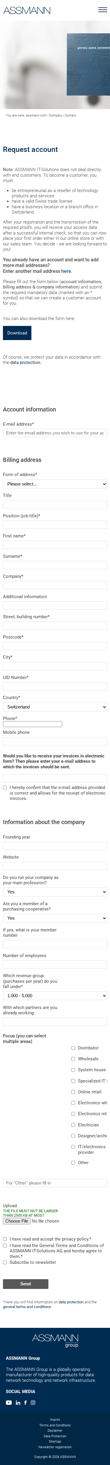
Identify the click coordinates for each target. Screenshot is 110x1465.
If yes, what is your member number (30, 932)
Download (17, 333)
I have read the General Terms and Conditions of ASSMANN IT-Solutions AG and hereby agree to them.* (57, 1251)
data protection (25, 362)
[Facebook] (25, 1403)
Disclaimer (55, 1431)
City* (7, 657)
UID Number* (15, 677)
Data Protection (55, 1436)
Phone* (10, 718)
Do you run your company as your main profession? (31, 880)
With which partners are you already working (30, 1010)
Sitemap (55, 1441)
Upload (30, 1210)
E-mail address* (18, 424)
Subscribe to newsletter (33, 1262)
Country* (11, 697)
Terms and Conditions (55, 1425)
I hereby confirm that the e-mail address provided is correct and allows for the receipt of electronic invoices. (58, 793)
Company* (13, 576)
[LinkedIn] (18, 1403)
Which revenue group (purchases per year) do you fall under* (30, 981)
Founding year (16, 837)
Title (7, 495)
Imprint (55, 1420)
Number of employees (24, 955)
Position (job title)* (21, 516)
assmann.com (36, 115)
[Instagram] (33, 1403)
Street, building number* (26, 616)
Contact (70, 115)
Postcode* (13, 637)
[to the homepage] (27, 9)
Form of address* (20, 474)
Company (55, 115)
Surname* (12, 556)
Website (11, 857)
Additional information (25, 596)
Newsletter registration (55, 1447)
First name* (14, 536)
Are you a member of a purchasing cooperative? (27, 906)
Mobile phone (16, 732)
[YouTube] (9, 1403)
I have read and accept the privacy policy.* (50, 1239)
